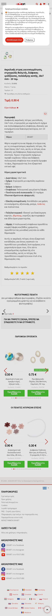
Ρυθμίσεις (29, 40)
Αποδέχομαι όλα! (14, 40)
